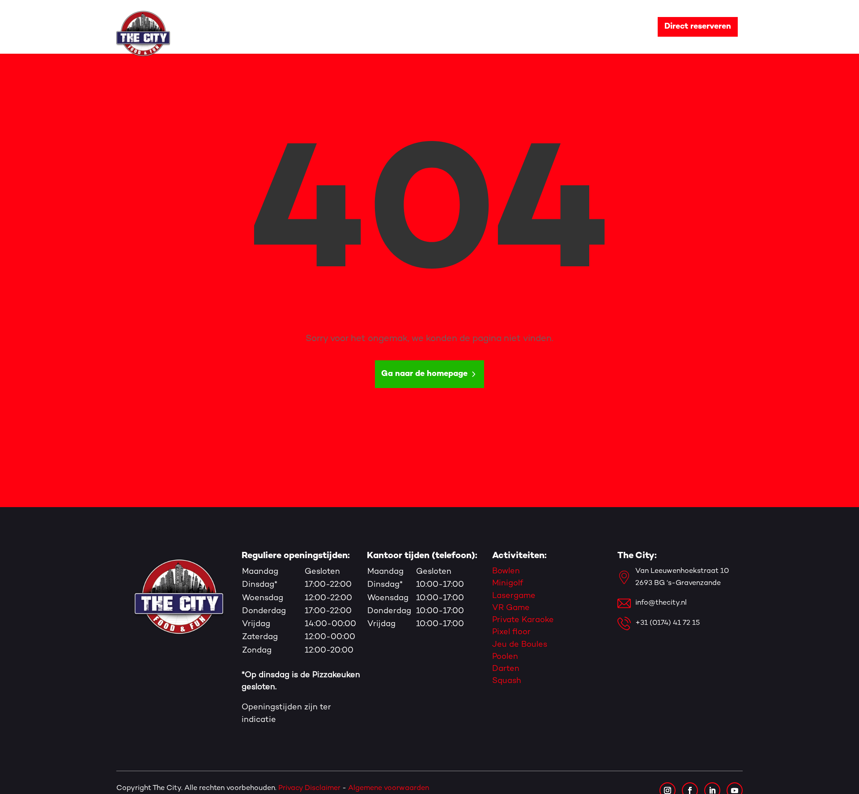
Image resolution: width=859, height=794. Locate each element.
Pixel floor (511, 632)
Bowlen (506, 571)
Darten (505, 669)
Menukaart (529, 26)
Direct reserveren (697, 26)
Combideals (360, 26)
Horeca (574, 26)
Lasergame (514, 596)
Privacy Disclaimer (309, 788)
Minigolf (507, 583)
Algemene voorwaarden (389, 788)
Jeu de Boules (519, 644)
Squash (506, 681)
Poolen (505, 657)
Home (316, 26)
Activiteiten (415, 26)
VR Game (511, 608)
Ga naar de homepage (424, 374)
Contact (623, 26)
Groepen (473, 26)
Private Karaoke (523, 620)
